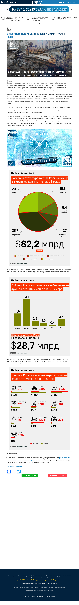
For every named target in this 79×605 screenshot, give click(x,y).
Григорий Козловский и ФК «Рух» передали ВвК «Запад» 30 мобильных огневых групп (15, 18)
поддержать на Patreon (57, 475)
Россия (17, 466)
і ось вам (56, 587)
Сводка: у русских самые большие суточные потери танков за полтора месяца (40, 18)
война (20, 466)
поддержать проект (30, 475)
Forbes (29, 90)
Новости (61, 2)
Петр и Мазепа (7, 2)
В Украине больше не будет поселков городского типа (67, 18)
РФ (13, 466)
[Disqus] (39, 501)
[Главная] (37, 2)
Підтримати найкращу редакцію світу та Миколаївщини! (39, 583)
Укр (16, 2)
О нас (75, 2)
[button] (36, 23)
